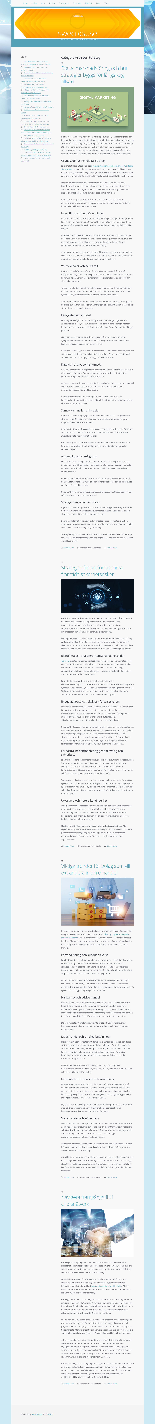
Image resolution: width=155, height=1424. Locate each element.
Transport (64, 3)
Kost (43, 3)
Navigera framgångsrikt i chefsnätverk (87, 1200)
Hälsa (34, 3)
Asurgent (65, 661)
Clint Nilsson (112, 548)
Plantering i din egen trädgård (35, 149)
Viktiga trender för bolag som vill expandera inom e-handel (95, 869)
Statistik (77, 3)
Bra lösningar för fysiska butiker (36, 127)
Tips (106, 3)
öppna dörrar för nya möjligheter (107, 1286)
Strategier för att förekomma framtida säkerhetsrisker (92, 571)
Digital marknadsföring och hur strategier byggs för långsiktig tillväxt (94, 75)
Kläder (52, 3)
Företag (66, 548)
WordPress (37, 1414)
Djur (98, 3)
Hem (25, 3)
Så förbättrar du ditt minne (34, 135)
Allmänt (88, 3)
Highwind (48, 1414)
